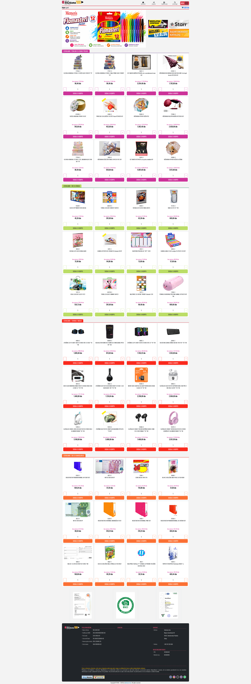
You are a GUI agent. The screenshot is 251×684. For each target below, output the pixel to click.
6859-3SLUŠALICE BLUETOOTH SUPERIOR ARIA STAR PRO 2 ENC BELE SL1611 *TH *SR (173, 386)
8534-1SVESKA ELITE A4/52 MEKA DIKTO (141, 207)
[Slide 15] (125, 45)
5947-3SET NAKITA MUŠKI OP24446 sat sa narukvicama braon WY (141, 73)
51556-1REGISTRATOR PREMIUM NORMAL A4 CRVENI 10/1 (173, 520)
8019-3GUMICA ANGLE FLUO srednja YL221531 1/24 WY (173, 250)
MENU (182, 3)
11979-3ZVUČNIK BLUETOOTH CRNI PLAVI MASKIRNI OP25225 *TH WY (109, 429)
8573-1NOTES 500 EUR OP (110, 476)
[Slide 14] (121, 45)
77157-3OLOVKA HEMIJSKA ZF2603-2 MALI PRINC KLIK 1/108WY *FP (109, 73)
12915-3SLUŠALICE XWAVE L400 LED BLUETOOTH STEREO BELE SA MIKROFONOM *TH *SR (78, 429)
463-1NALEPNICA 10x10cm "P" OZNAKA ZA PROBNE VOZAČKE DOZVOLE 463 (141, 564)
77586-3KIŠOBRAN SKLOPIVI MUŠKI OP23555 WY (173, 115)
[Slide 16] (128, 45)
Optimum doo (128, 683)
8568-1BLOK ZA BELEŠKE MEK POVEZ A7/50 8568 (173, 476)
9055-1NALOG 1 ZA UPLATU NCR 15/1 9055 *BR (78, 563)
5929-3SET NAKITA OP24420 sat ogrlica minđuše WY (141, 158)
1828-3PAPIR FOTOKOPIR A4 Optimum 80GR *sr (173, 563)
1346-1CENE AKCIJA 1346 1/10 (141, 476)
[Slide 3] (82, 45)
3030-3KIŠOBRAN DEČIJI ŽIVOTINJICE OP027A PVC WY (110, 158)
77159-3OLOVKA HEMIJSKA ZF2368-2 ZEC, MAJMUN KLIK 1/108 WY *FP (78, 159)
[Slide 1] (75, 45)
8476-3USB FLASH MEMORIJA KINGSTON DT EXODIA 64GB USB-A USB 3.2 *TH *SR (77, 386)
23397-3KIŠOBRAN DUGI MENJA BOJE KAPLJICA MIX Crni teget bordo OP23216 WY (173, 73)
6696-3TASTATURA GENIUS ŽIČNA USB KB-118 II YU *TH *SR (173, 342)
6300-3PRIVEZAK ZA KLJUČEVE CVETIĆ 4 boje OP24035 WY (109, 115)
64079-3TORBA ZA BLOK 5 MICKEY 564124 (110, 207)
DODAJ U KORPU (78, 93)
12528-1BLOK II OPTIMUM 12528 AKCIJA (78, 207)
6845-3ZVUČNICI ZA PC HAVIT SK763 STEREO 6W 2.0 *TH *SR (141, 342)
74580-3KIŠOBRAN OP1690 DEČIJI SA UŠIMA (173, 158)
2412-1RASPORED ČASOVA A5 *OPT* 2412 (141, 250)
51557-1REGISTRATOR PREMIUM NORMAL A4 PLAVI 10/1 (78, 476)
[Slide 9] (103, 45)
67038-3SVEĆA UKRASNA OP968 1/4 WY (78, 115)
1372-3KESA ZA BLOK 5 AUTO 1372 (78, 293)
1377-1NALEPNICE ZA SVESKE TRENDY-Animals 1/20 (141, 293)
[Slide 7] (96, 45)
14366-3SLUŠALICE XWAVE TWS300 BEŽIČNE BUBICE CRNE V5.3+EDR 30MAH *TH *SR (141, 429)
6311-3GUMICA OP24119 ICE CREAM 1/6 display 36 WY (109, 250)
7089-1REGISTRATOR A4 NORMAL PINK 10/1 (141, 520)
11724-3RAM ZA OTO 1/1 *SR (173, 207)
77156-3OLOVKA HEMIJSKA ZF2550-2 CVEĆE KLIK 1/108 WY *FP (78, 72)
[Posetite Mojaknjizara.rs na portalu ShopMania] (87, 677)
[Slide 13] (118, 45)
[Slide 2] (79, 45)
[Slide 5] (89, 45)
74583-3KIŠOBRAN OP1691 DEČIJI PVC (141, 115)
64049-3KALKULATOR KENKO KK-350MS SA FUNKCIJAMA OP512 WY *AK (109, 343)
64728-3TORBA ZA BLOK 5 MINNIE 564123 (109, 293)
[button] (184, 3)
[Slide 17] (132, 45)
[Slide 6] (93, 45)
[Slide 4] (86, 45)
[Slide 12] (114, 45)
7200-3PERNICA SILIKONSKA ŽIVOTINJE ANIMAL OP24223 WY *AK (173, 294)
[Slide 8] (100, 45)
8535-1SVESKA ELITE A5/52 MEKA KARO (77, 250)
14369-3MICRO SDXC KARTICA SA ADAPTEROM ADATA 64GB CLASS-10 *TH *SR (141, 386)
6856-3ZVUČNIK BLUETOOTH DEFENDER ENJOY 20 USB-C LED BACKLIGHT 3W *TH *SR (110, 386)
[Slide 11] (111, 45)
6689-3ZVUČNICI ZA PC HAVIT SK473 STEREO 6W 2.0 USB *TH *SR (78, 343)
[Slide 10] (107, 45)
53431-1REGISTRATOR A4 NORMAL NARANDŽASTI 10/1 (109, 520)
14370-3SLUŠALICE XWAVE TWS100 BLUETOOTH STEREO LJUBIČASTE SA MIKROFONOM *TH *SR (173, 429)
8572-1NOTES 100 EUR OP (78, 520)
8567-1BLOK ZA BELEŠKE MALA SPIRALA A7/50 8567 (109, 563)
